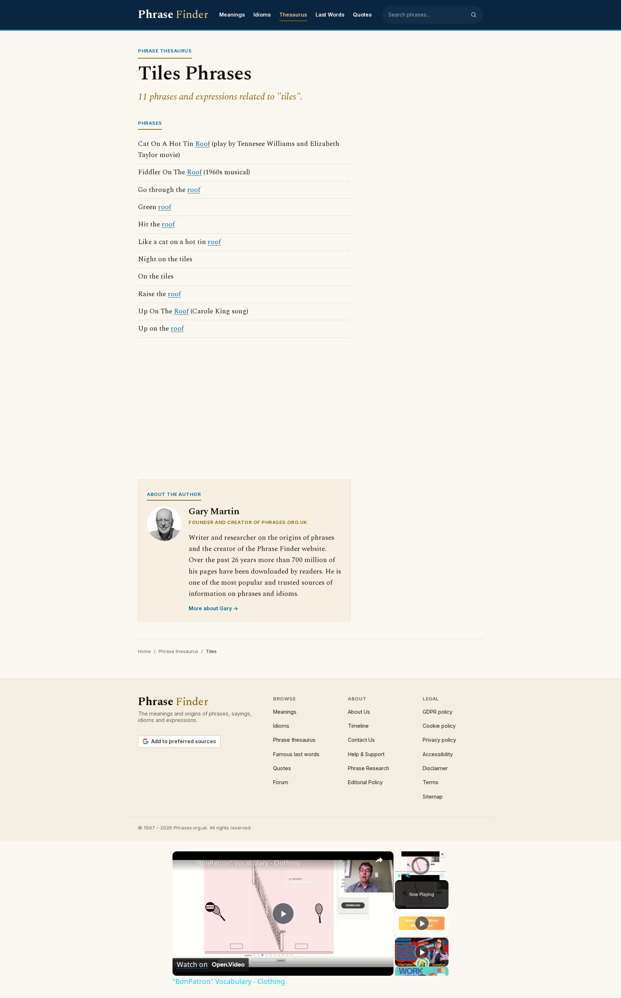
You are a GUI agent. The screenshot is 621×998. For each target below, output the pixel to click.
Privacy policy (439, 740)
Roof (202, 144)
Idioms (262, 15)
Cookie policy (439, 726)
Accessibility (438, 754)
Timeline (358, 726)
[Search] (473, 14)
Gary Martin (214, 512)
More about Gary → (213, 608)
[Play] (399, 875)
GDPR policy (437, 712)
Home (144, 651)
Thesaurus (293, 15)
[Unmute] (408, 875)
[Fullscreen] (441, 875)
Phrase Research (368, 768)
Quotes (362, 15)
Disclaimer (435, 768)
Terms (430, 782)
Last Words (330, 15)
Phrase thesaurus (178, 651)
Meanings (232, 15)
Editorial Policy (365, 782)
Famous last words (296, 754)
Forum (280, 782)
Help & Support (366, 754)
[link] (184, 863)
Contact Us (361, 740)
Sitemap (433, 797)
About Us (359, 712)
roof (193, 190)
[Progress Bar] (420, 871)
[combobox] (427, 15)
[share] (379, 860)
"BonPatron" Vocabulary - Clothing (247, 863)
